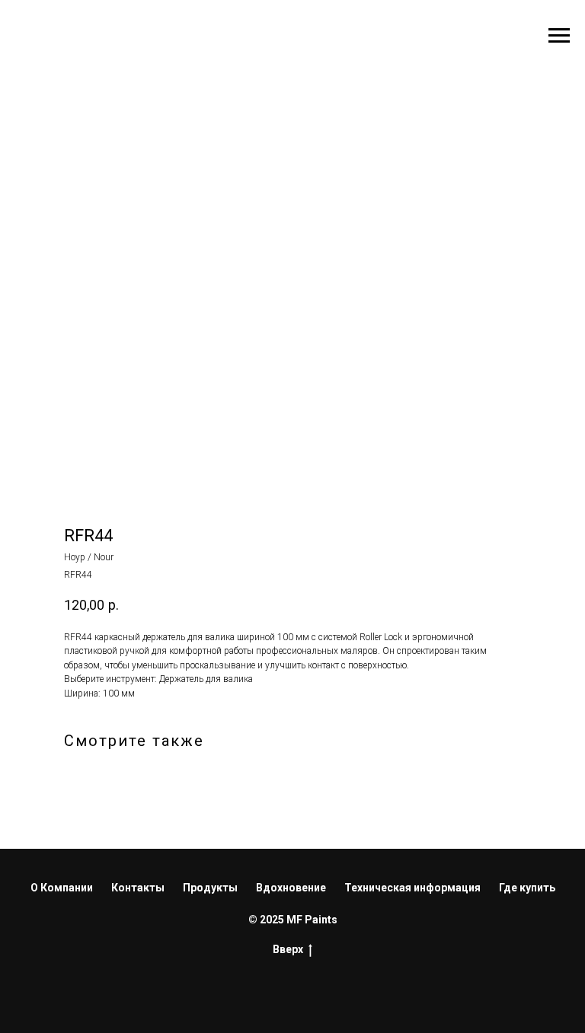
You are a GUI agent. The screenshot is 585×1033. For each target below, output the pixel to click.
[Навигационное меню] (559, 35)
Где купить (527, 888)
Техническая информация (412, 888)
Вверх (288, 949)
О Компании (61, 888)
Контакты (138, 888)
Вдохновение (291, 888)
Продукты (210, 888)
